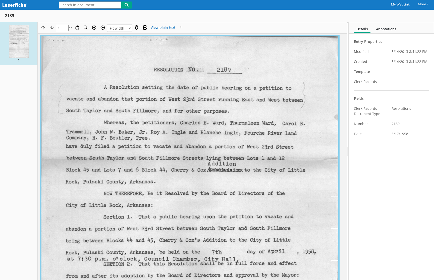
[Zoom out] (102, 27)
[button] (18, 43)
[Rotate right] (136, 27)
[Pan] (77, 27)
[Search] (126, 5)
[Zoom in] (94, 27)
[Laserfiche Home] (26, 5)
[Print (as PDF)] (145, 27)
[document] (391, 151)
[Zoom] (85, 27)
